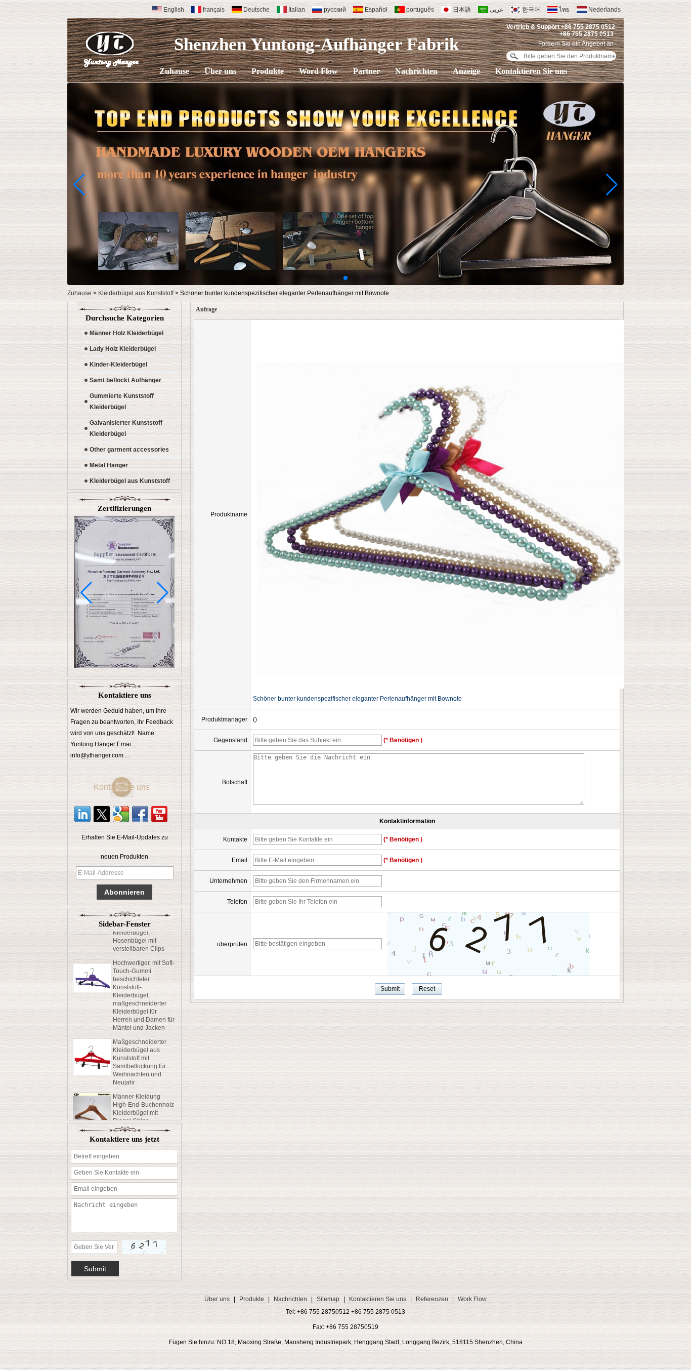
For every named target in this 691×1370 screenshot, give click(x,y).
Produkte (267, 71)
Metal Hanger (109, 465)
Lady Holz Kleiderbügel (123, 348)
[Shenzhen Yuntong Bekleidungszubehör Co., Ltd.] (111, 49)
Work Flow (472, 1299)
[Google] (121, 814)
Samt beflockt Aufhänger (125, 380)
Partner (366, 71)
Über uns (220, 71)
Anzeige (466, 71)
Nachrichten (416, 71)
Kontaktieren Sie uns (531, 71)
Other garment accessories (129, 449)
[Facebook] (140, 814)
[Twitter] (102, 814)
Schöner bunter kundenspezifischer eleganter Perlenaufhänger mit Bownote (357, 698)
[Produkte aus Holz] (345, 283)
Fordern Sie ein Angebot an (576, 43)
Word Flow (318, 71)
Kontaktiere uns (130, 787)
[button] (345, 278)
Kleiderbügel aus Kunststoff (136, 293)
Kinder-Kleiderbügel (118, 364)
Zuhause (174, 71)
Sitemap (328, 1299)
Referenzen (432, 1299)
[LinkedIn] (82, 814)
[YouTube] (159, 814)
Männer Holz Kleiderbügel (126, 333)
